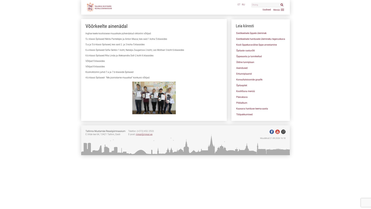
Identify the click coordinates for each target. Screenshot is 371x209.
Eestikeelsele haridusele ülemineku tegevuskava (260, 39)
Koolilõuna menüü (245, 91)
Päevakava (242, 97)
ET (239, 4)
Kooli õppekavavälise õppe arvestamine (256, 44)
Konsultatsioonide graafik (249, 79)
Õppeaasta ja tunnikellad (249, 56)
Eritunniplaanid (244, 73)
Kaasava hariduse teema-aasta (252, 108)
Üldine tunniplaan (245, 62)
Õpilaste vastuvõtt (245, 50)
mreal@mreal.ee (144, 134)
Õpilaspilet (241, 85)
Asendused (242, 68)
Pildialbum (241, 102)
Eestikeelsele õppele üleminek (251, 33)
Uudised (267, 9)
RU (243, 4)
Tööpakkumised (244, 114)
